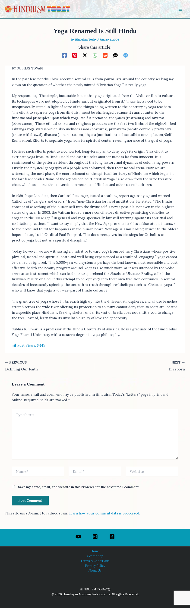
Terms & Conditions (95, 561)
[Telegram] (125, 55)
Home (95, 551)
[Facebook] (64, 55)
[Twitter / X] (84, 55)
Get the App (95, 556)
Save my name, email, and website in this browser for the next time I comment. (78, 487)
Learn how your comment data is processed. (104, 513)
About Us (95, 570)
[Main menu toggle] (180, 9)
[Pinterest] (74, 55)
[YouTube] (78, 536)
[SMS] (115, 55)
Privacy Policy (95, 565)
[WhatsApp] (95, 55)
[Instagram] (95, 536)
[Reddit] (105, 55)
